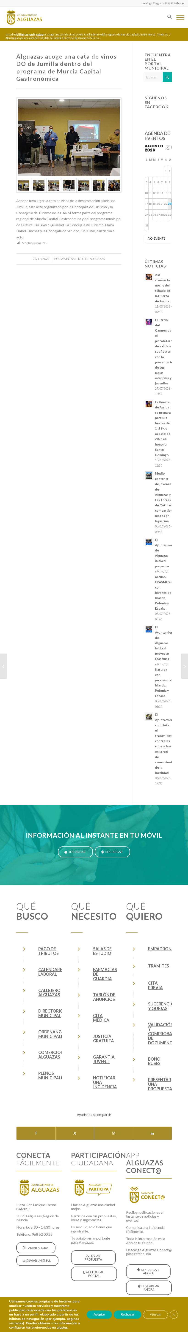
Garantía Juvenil (104, 1059)
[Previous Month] (168, 147)
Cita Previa (155, 985)
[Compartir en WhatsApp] (113, 1133)
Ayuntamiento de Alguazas (83, 259)
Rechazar (127, 1314)
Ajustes (155, 1314)
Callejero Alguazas (49, 992)
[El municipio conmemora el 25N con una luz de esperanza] (184, 666)
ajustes (62, 1327)
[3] (53, 185)
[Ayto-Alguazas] (24, 17)
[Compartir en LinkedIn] (152, 1133)
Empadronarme (165, 948)
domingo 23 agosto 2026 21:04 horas (163, 3)
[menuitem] (161, 3)
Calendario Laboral (51, 972)
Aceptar (99, 1314)
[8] (114, 185)
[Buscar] (167, 17)
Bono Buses (154, 1061)
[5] (69, 137)
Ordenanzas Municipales (52, 1034)
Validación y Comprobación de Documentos (165, 1033)
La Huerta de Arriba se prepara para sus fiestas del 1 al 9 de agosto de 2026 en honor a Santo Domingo (163, 428)
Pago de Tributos (48, 951)
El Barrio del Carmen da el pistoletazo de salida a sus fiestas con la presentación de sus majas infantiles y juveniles (165, 351)
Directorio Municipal (51, 1013)
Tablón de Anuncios (104, 997)
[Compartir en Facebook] (36, 1133)
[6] (83, 185)
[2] (38, 185)
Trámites (158, 965)
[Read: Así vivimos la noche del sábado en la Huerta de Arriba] (149, 277)
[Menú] (178, 17)
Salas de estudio (102, 951)
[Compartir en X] (74, 1133)
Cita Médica (101, 1018)
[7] (98, 185)
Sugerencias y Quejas (162, 1006)
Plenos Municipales (52, 1075)
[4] (68, 185)
